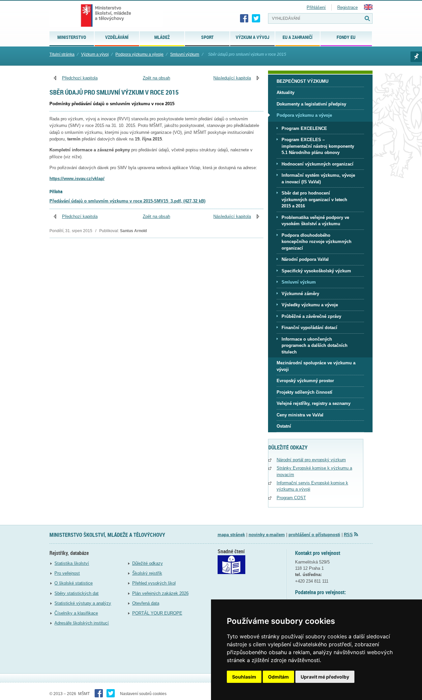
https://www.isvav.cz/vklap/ (77, 178)
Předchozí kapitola (80, 78)
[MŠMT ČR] (106, 15)
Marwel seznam (416, 56)
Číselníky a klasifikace (76, 613)
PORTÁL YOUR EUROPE (157, 613)
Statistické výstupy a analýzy (82, 603)
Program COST (291, 497)
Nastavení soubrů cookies (143, 694)
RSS (348, 534)
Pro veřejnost (67, 573)
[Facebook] (244, 18)
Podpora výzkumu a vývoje (139, 54)
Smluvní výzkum (184, 54)
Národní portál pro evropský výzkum (311, 459)
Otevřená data (145, 603)
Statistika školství (71, 563)
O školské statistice (73, 583)
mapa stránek (231, 534)
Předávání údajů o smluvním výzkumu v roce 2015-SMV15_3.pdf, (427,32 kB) (127, 200)
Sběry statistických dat (76, 593)
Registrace (347, 7)
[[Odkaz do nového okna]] (231, 572)
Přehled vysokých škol (154, 583)
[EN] (368, 8)
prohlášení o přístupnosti (314, 534)
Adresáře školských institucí (81, 623)
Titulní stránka (62, 54)
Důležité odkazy (147, 563)
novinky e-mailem (267, 534)
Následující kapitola (232, 78)
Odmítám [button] (278, 677)
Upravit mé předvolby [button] (325, 677)
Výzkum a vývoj (95, 54)
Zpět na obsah (156, 78)
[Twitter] (256, 18)
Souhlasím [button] (244, 677)
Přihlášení (316, 7)
